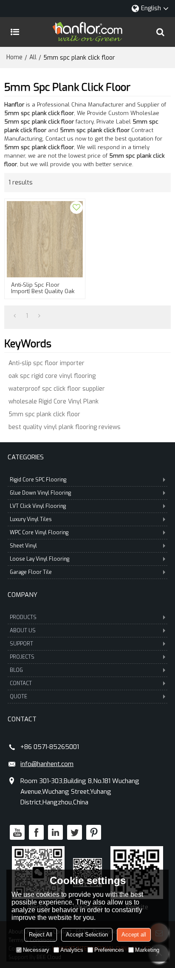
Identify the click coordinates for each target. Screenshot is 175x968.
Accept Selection (87, 934)
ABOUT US (23, 630)
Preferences (109, 950)
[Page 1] (14, 316)
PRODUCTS (23, 617)
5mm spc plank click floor (44, 414)
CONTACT (21, 683)
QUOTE (18, 696)
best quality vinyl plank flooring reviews (64, 427)
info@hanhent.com (46, 764)
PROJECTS (22, 657)
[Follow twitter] (74, 832)
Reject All (40, 934)
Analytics (71, 950)
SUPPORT (21, 643)
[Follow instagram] (93, 832)
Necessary (36, 950)
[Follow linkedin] (55, 832)
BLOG (16, 670)
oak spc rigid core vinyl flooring (52, 376)
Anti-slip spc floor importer (46, 363)
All (33, 57)
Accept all (133, 934)
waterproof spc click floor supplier (56, 389)
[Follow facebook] (36, 832)
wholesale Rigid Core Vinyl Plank (53, 402)
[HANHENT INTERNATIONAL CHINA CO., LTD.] (87, 32)
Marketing (147, 950)
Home (14, 57)
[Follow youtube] (17, 832)
